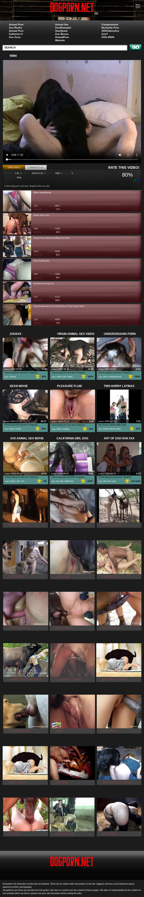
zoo (114, 481)
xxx (22, 481)
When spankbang (42, 192)
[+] (134, 180)
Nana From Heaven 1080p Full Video (52, 238)
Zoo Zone (15, 37)
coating (65, 429)
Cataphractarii (110, 24)
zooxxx (12, 376)
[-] (138, 180)
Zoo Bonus (61, 34)
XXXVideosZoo (110, 30)
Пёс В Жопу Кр (41, 261)
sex (64, 376)
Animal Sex (61, 24)
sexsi (11, 429)
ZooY (105, 34)
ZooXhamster (63, 27)
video (59, 376)
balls (59, 429)
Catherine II (16, 34)
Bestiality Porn (110, 27)
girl (61, 481)
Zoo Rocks (15, 27)
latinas (113, 429)
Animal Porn (16, 24)
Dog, (19, 177)
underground (115, 376)
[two (119, 429)
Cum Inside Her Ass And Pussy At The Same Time (59, 306)
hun (109, 481)
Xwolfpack (61, 30)
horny (106, 429)
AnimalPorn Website (62, 39)
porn (105, 376)
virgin (70, 376)
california (68, 481)
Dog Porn (72, 11)
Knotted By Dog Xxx (44, 283)
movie (18, 429)
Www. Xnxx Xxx (41, 215)
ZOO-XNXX (108, 37)
